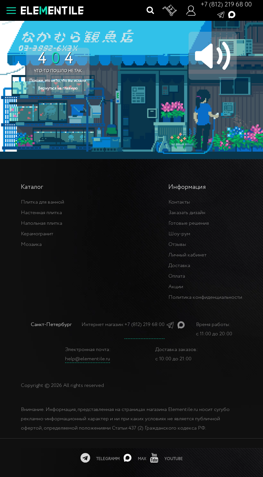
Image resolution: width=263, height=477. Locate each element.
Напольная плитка (41, 223)
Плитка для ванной (42, 202)
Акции (175, 286)
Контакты (179, 202)
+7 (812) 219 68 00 (226, 4)
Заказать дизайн (186, 212)
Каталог (32, 187)
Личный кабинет (187, 255)
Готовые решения (188, 223)
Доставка (179, 265)
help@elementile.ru (87, 359)
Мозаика (31, 244)
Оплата (176, 276)
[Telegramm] (221, 14)
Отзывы (177, 244)
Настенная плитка (41, 212)
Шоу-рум (179, 234)
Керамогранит (37, 234)
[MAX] (231, 14)
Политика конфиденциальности (205, 297)
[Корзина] (170, 10)
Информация (187, 187)
